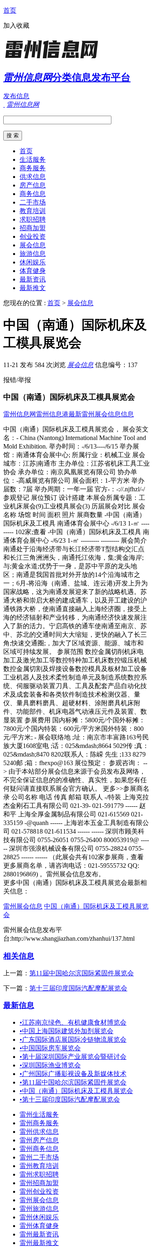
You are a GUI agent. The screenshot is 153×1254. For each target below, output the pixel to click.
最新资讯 (33, 279)
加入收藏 (16, 25)
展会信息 (33, 245)
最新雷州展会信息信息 (101, 414)
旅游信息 (33, 253)
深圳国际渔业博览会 (50, 1065)
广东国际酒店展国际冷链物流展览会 (73, 1039)
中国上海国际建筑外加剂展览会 (66, 1030)
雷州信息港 (52, 414)
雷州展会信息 (22, 906)
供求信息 (33, 176)
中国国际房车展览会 (50, 1048)
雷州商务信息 (39, 1148)
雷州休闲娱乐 (39, 1217)
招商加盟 (33, 227)
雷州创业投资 (39, 1191)
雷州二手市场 (39, 1157)
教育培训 (33, 210)
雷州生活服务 (39, 1114)
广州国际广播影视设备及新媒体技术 (73, 1073)
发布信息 (16, 95)
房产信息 (33, 185)
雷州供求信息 (39, 1131)
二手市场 (33, 202)
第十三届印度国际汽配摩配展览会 (78, 988)
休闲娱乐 (33, 262)
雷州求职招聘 (39, 1174)
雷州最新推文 (39, 1242)
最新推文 (33, 287)
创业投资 (33, 236)
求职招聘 (33, 219)
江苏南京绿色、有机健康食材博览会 (73, 1022)
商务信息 (33, 193)
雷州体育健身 (39, 1225)
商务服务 (33, 168)
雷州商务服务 (39, 1123)
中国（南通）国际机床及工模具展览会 (76, 1090)
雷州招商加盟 (39, 1182)
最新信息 (18, 1005)
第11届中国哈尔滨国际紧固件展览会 (81, 973)
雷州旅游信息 (39, 1208)
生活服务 (33, 159)
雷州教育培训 (39, 1165)
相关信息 (18, 956)
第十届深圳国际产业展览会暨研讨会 (73, 1056)
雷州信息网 (19, 414)
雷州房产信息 (39, 1140)
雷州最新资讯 (39, 1234)
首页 (9, 10)
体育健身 (33, 270)
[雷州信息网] (54, 58)
